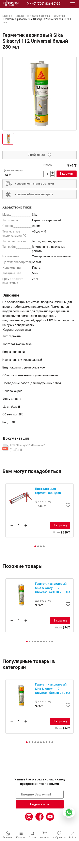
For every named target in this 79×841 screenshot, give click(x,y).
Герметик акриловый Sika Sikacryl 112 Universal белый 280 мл (52, 588)
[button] (35, 546)
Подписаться (39, 804)
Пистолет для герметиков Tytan (48, 491)
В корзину (66, 173)
